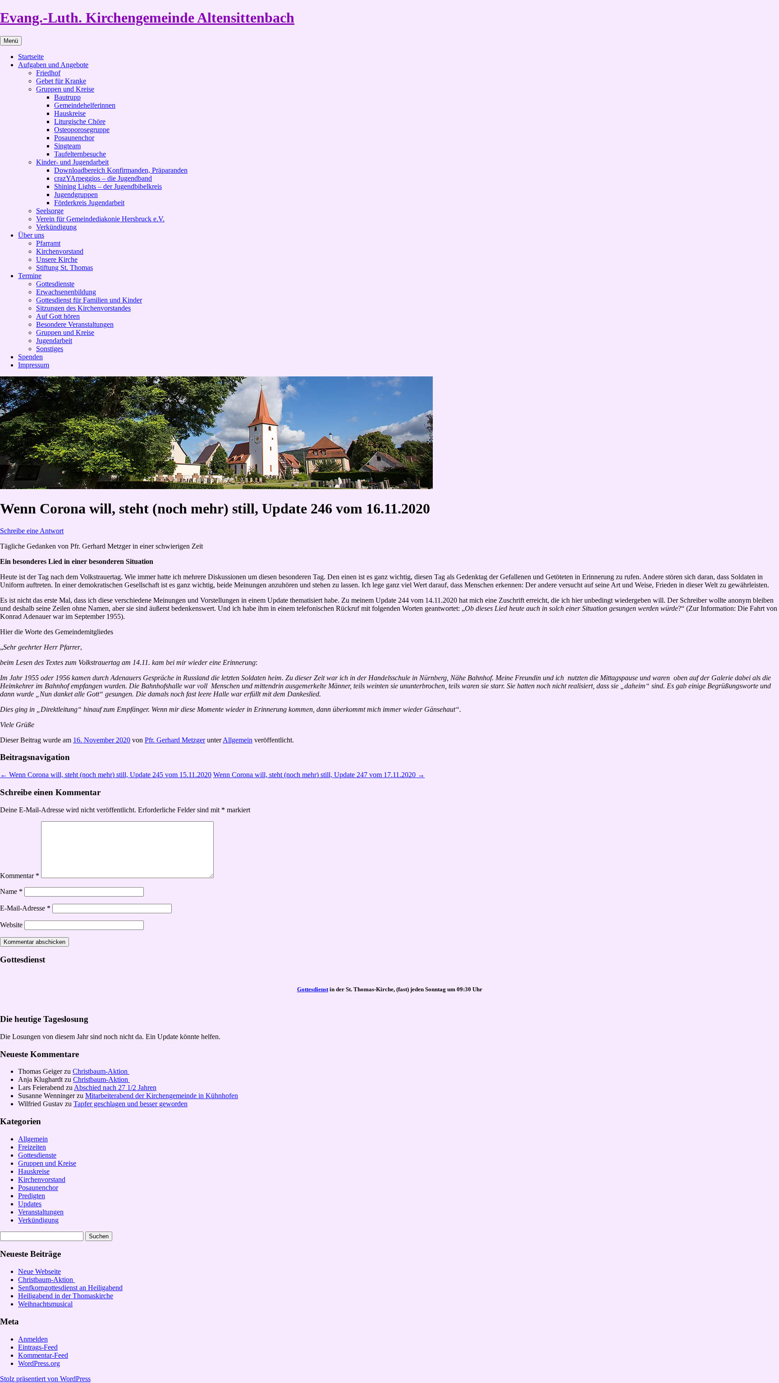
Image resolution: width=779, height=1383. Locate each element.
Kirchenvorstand (59, 251)
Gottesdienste (55, 284)
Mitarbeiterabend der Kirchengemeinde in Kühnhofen (161, 1095)
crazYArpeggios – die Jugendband (103, 178)
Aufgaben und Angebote (53, 65)
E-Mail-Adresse (25, 908)
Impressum (33, 365)
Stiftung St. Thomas (64, 267)
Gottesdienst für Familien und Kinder (89, 300)
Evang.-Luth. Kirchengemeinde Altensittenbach (147, 17)
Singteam (67, 146)
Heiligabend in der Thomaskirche (65, 1296)
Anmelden (33, 1339)
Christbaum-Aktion (101, 1071)
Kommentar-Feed (43, 1355)
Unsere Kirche (57, 259)
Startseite (31, 56)
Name (11, 891)
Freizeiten (32, 1147)
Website (11, 925)
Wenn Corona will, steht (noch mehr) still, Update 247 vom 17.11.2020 (319, 775)
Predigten (31, 1196)
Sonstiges (49, 349)
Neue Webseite (39, 1271)
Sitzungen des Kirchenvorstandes (83, 308)
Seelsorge (50, 211)
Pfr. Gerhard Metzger (175, 740)
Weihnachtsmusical (45, 1304)
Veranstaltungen (41, 1212)
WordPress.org (39, 1363)
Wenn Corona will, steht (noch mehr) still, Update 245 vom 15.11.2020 (105, 775)
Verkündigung (56, 227)
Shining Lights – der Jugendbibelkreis (108, 186)
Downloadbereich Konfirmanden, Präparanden (121, 170)
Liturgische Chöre (79, 121)
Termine (29, 275)
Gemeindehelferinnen (84, 105)
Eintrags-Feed (38, 1347)
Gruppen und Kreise (65, 89)
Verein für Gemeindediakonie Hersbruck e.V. (100, 219)
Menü (11, 40)
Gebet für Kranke (61, 81)
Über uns (31, 235)
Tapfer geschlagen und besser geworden (130, 1104)
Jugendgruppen (76, 194)
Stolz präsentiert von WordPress (45, 1379)
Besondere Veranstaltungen (75, 324)
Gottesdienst (312, 989)
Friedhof (48, 73)
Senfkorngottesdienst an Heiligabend (70, 1287)
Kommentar (19, 875)
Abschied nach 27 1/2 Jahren (115, 1087)
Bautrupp (67, 97)
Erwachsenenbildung (66, 292)
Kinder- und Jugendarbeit (72, 162)
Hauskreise (70, 113)
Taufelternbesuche (80, 154)
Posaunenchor (74, 138)
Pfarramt (48, 243)
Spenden (30, 357)
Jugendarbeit (54, 340)
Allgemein (237, 740)
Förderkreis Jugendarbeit (89, 202)
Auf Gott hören (58, 316)
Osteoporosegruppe (82, 129)
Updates (29, 1204)
